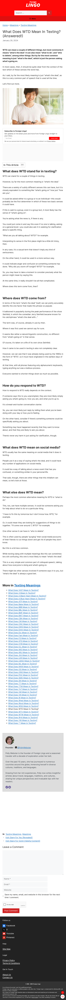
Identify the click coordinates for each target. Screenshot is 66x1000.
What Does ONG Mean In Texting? (23, 672)
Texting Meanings (28, 25)
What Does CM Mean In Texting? (22, 621)
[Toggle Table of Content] (21, 164)
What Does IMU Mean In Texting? (23, 652)
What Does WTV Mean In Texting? (23, 712)
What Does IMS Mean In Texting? (23, 649)
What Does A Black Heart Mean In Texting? (27, 596)
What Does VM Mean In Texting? (22, 692)
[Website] (7, 787)
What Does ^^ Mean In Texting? (22, 723)
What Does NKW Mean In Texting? (23, 666)
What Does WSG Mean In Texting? (23, 706)
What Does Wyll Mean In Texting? (23, 717)
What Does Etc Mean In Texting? (22, 632)
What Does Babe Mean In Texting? (23, 604)
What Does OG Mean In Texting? (22, 669)
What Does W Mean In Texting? (22, 698)
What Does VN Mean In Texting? (22, 695)
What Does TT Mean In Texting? (22, 683)
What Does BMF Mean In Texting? (23, 613)
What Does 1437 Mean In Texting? (23, 590)
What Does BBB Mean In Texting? (23, 607)
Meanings (14, 25)
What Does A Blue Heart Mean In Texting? (26, 599)
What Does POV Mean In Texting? (23, 675)
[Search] (49, 13)
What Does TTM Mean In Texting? (23, 686)
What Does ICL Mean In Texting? (22, 647)
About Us (7, 975)
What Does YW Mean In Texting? (22, 720)
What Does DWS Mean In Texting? (23, 627)
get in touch (35, 997)
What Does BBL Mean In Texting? (23, 610)
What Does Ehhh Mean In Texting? (23, 630)
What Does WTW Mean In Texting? (23, 715)
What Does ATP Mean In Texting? (23, 601)
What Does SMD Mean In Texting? (23, 678)
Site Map (6, 949)
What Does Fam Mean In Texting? (23, 635)
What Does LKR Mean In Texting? (23, 658)
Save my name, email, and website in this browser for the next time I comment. (32, 896)
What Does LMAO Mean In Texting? (24, 661)
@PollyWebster (24, 747)
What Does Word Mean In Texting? (23, 703)
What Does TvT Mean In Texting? (22, 689)
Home (5, 25)
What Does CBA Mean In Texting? (23, 618)
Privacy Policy (9, 960)
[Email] (9, 787)
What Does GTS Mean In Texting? (23, 641)
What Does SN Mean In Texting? (22, 681)
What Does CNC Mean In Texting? (23, 624)
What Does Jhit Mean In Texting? (22, 655)
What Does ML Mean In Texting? (22, 664)
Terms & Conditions (11, 963)
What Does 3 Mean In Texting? (21, 593)
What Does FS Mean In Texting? (22, 638)
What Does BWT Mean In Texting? (23, 616)
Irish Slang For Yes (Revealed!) (19, 837)
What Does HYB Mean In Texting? (23, 644)
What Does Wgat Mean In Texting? (23, 700)
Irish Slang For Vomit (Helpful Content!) (23, 841)
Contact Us (8, 977)
